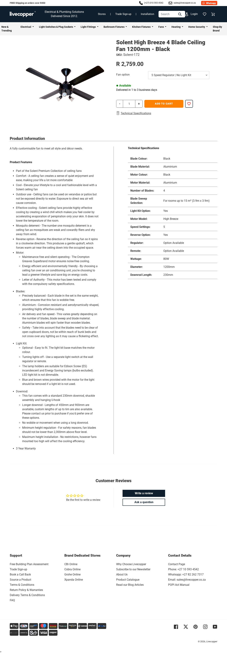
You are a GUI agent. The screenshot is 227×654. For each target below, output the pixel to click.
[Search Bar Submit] (180, 14)
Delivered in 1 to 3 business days (136, 90)
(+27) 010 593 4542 (153, 3)
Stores (102, 14)
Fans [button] (161, 26)
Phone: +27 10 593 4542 (183, 569)
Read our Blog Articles (130, 584)
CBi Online (70, 564)
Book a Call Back (20, 574)
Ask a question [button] (143, 502)
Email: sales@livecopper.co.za (187, 579)
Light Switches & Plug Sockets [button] (56, 26)
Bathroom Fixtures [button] (114, 26)
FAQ (12, 600)
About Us (122, 574)
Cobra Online (72, 569)
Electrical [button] (26, 26)
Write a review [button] (144, 493)
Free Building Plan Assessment (29, 564)
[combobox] (172, 14)
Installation (147, 14)
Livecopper (211, 641)
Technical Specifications (136, 113)
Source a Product (20, 579)
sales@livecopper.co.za (184, 3)
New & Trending (6, 28)
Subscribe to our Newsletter (133, 569)
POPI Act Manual (178, 584)
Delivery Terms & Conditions (27, 595)
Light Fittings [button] (88, 26)
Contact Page (176, 564)
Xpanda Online (73, 579)
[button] (204, 14)
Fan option (123, 74)
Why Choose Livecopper (131, 564)
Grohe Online (72, 574)
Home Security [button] (197, 26)
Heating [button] (176, 26)
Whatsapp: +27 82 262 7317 (186, 574)
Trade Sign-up (123, 14)
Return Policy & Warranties (26, 590)
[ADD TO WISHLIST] (189, 104)
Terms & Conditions (22, 584)
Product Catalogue (127, 579)
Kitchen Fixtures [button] (141, 26)
